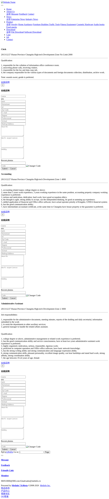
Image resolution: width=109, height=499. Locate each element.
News (8, 17)
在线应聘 (5, 82)
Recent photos (7, 160)
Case (8, 35)
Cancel (13, 169)
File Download (17, 32)
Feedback (23, 14)
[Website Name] (54, 2)
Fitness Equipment (68, 24)
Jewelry (14, 24)
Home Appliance (25, 24)
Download (10, 29)
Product (9, 22)
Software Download (32, 32)
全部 (8, 14)
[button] (33, 166)
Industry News (32, 19)
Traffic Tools (54, 24)
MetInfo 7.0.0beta (20, 485)
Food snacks (11, 27)
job (7, 37)
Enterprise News (18, 19)
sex (2, 99)
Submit (5, 169)
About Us (10, 11)
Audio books (99, 24)
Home (9, 9)
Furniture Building (41, 24)
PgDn (10, 452)
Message (14, 14)
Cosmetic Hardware (84, 24)
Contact (31, 14)
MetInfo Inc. (45, 485)
